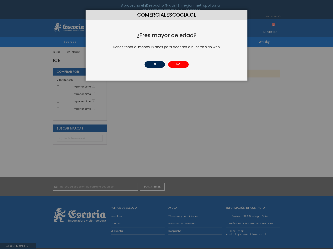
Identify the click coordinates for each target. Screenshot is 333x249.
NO (178, 64)
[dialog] (166, 124)
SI (155, 64)
